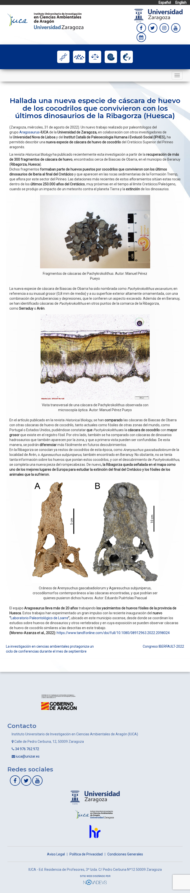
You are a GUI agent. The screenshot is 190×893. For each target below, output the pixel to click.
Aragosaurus (29, 132)
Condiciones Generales (125, 854)
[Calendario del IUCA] (141, 37)
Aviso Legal (56, 854)
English (181, 2)
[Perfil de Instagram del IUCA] (164, 28)
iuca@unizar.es (28, 756)
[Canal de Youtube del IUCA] (37, 780)
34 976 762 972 (27, 749)
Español (165, 2)
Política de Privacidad (86, 854)
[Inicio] (45, 21)
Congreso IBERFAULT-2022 (163, 646)
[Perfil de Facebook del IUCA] (141, 28)
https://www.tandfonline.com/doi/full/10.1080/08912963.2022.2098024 (113, 633)
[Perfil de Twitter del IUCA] (153, 28)
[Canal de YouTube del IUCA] (176, 28)
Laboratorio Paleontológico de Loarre (39, 618)
